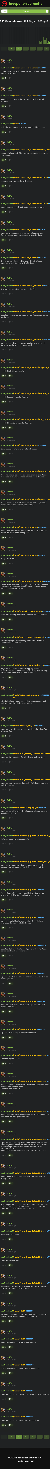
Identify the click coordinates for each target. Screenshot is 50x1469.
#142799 (29, 1365)
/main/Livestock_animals (25, 68)
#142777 (29, 1417)
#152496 (41, 945)
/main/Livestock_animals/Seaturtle (30, 177)
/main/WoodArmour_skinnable (28, 285)
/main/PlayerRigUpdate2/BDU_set (30, 1055)
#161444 (42, 257)
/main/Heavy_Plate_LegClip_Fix (29, 637)
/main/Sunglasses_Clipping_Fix (28, 665)
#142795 (29, 1391)
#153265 (42, 807)
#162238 (42, 96)
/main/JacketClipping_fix (25, 807)
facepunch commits (25, 3)
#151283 (41, 1001)
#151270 (41, 1029)
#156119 (41, 555)
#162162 (22, 124)
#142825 (29, 1339)
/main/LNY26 (19, 1311)
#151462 (41, 973)
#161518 (41, 229)
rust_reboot (7, 68)
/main (16, 124)
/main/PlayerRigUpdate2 (25, 889)
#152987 (41, 889)
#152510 (41, 917)
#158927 (42, 445)
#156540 (42, 527)
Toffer (10, 60)
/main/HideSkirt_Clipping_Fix (27, 611)
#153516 (45, 695)
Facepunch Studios (26, 1457)
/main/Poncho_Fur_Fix (24, 725)
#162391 (42, 68)
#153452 (39, 725)
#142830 (29, 1311)
